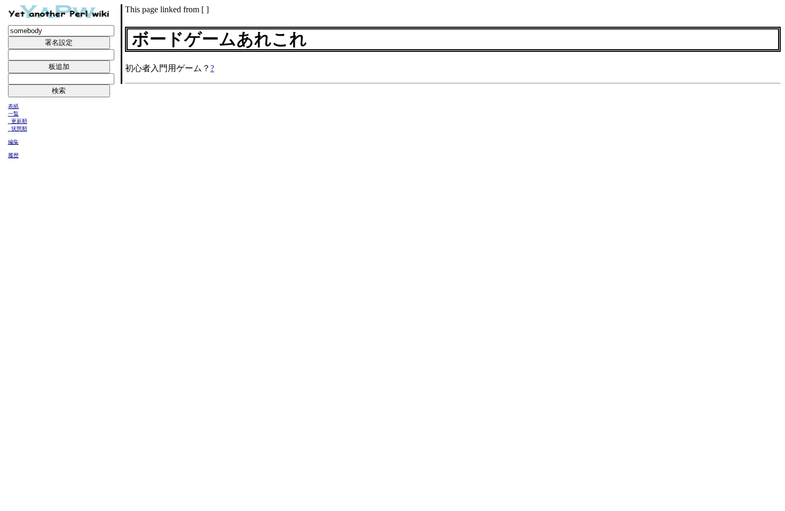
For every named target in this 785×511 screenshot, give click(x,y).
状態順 (19, 128)
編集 (13, 142)
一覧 (13, 114)
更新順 (19, 121)
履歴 (13, 155)
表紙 (13, 106)
